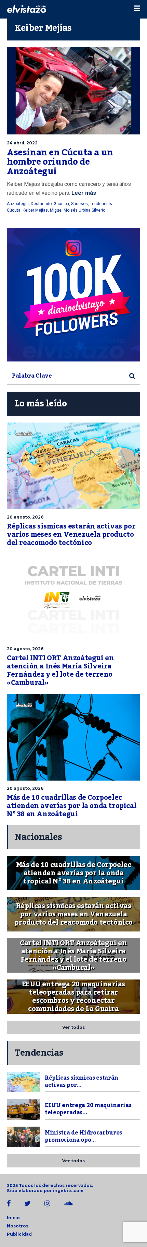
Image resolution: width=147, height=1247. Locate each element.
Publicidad (19, 1234)
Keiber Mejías (35, 210)
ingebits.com (68, 1190)
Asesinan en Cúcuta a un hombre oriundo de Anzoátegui (60, 162)
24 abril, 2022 (22, 142)
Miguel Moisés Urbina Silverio (77, 210)
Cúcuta (14, 210)
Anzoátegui (18, 203)
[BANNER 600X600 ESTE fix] (73, 294)
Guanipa (61, 203)
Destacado (41, 203)
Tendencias (101, 203)
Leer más (83, 193)
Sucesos (79, 203)
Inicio (13, 1217)
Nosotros (17, 1225)
